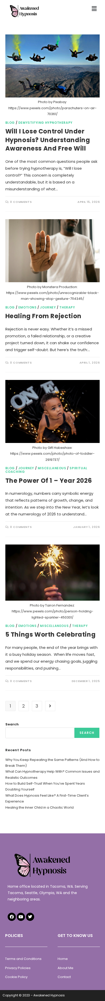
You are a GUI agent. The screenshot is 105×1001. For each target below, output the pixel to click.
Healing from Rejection (43, 316)
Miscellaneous (52, 468)
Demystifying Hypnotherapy (45, 122)
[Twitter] (30, 917)
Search (12, 724)
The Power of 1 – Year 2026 (48, 480)
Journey (48, 307)
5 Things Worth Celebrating (50, 634)
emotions (27, 307)
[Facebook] (12, 917)
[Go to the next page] (50, 706)
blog (10, 122)
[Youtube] (21, 917)
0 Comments (21, 202)
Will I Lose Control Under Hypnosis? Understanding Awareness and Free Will (47, 140)
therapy (67, 307)
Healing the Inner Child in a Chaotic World (39, 807)
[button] (94, 9)
